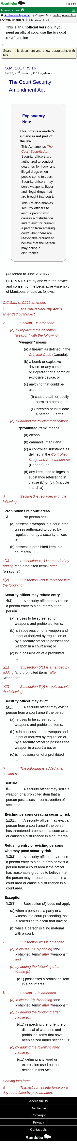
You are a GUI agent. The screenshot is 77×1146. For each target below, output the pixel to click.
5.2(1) (10, 820)
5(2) (6, 686)
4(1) (6, 560)
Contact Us (38, 1129)
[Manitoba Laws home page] (2, 15)
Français (71, 3)
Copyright (38, 1115)
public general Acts (64, 15)
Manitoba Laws (11, 10)
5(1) (6, 667)
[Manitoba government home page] (13, 4)
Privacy (38, 1122)
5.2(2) (10, 856)
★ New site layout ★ (17, 15)
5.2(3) (10, 903)
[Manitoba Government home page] (38, 1137)
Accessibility (38, 1101)
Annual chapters (13, 19)
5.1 (8, 789)
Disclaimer (38, 1108)
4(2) (6, 580)
